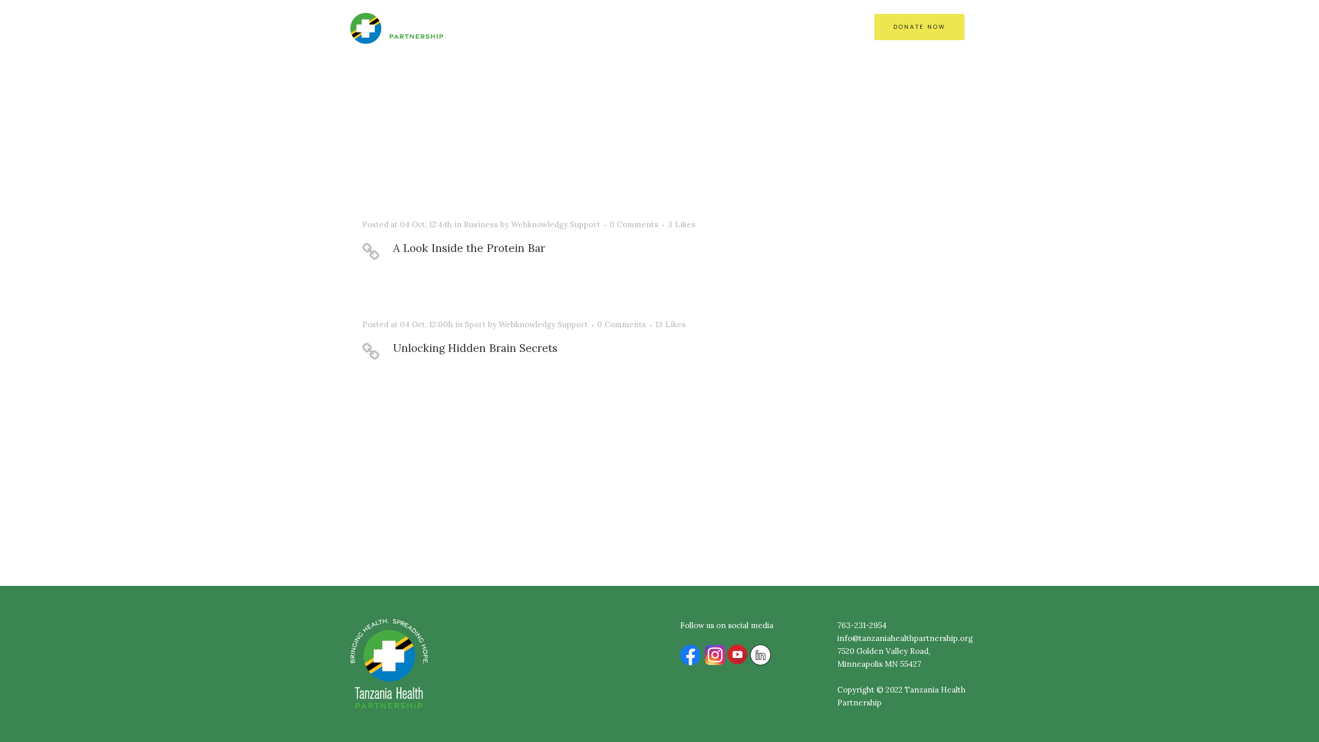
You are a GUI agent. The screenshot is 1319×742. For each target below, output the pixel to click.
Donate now (919, 27)
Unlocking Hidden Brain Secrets (475, 348)
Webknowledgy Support (555, 224)
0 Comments (634, 224)
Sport (475, 324)
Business (481, 224)
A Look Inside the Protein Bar (469, 248)
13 (670, 324)
